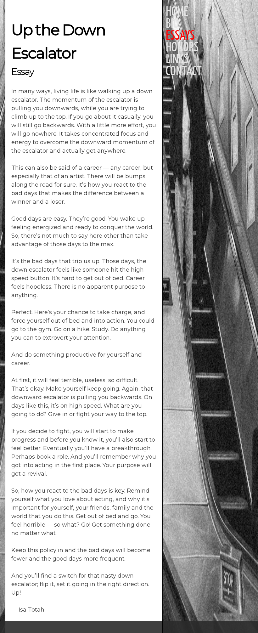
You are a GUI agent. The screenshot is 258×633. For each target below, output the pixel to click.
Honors (182, 48)
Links (177, 60)
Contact (184, 72)
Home (177, 12)
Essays (180, 36)
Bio (172, 24)
